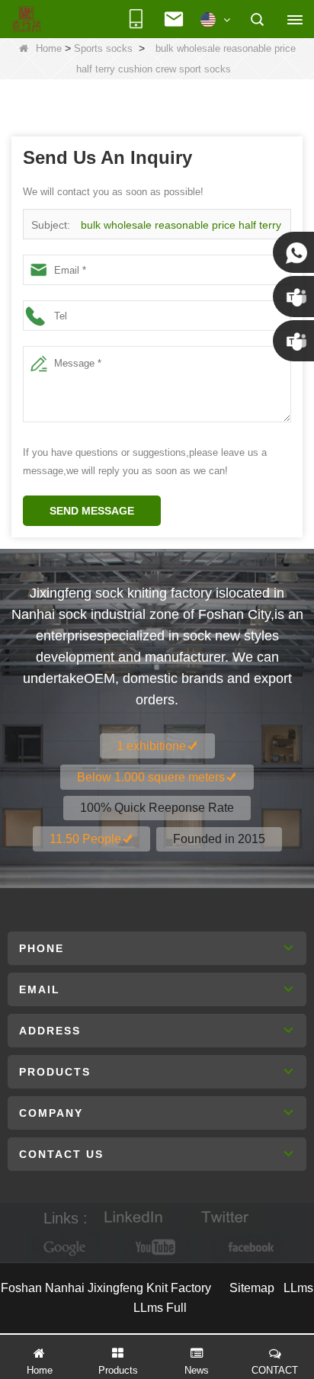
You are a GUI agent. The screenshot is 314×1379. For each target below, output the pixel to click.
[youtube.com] (157, 1247)
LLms (298, 1287)
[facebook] (248, 1247)
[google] (65, 1247)
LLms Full (160, 1307)
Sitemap (251, 1287)
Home (49, 48)
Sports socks (103, 48)
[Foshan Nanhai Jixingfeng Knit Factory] (26, 20)
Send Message (92, 511)
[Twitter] (225, 1218)
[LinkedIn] (133, 1218)
